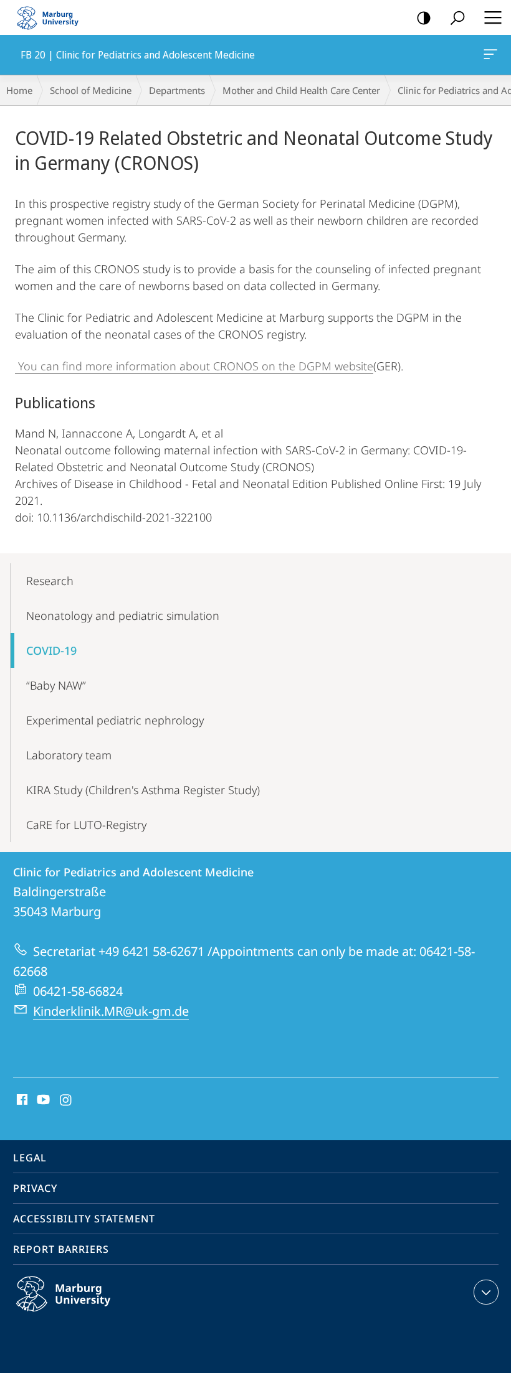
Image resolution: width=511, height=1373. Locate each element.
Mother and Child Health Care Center (301, 90)
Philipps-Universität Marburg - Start (53, 17)
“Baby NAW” (56, 685)
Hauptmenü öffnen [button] (492, 17)
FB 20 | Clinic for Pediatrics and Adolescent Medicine (492, 55)
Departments (177, 90)
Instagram (66, 1100)
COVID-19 (51, 650)
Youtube (42, 1100)
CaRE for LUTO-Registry (86, 824)
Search (457, 17)
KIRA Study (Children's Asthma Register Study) (143, 789)
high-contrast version (424, 17)
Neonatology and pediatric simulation (122, 615)
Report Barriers (61, 1249)
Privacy (35, 1188)
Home (19, 90)
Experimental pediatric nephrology (115, 720)
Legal (30, 1157)
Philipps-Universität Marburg (88, 1314)
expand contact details (486, 1292)
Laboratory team (69, 754)
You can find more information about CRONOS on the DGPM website (194, 365)
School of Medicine (90, 90)
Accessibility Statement (84, 1218)
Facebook (21, 1100)
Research (50, 580)
